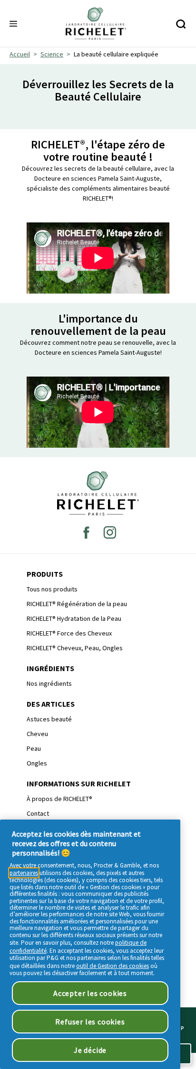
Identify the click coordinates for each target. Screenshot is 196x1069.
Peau (34, 748)
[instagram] (110, 532)
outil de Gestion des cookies (112, 966)
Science (51, 54)
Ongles (37, 763)
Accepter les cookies (90, 993)
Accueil (20, 54)
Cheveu (37, 733)
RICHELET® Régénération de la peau (77, 603)
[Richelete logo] (96, 24)
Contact (38, 813)
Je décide (90, 1050)
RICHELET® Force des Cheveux (69, 633)
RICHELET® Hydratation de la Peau (74, 618)
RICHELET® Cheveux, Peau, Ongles (75, 648)
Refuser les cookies (90, 1021)
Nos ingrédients (49, 683)
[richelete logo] (98, 493)
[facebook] (86, 532)
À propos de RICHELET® (59, 798)
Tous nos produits (52, 589)
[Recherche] (180, 24)
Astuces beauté (49, 719)
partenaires (24, 873)
